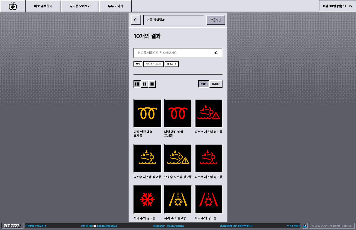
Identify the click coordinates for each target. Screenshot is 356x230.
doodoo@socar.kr (104, 225)
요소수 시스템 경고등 (208, 132)
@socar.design (172, 225)
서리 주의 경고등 (144, 218)
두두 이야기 (115, 6)
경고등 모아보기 (80, 6)
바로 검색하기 (43, 6)
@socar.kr (156, 225)
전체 (138, 64)
